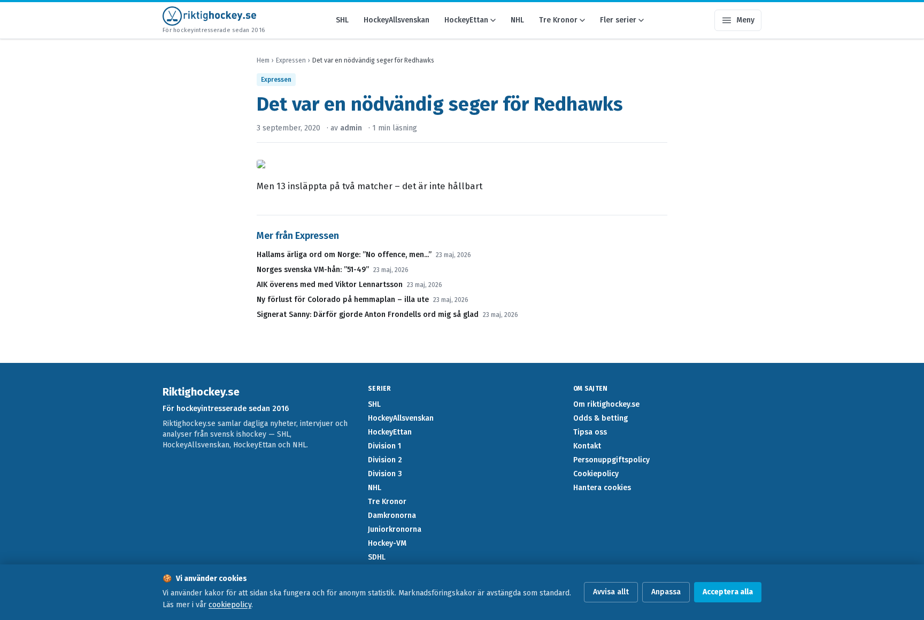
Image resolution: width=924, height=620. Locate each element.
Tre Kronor (558, 20)
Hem (263, 60)
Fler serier (618, 20)
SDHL (377, 557)
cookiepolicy (230, 604)
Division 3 (385, 473)
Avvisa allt (611, 591)
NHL (517, 20)
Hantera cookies (602, 487)
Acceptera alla (728, 591)
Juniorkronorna (394, 529)
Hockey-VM (387, 543)
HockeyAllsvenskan (396, 20)
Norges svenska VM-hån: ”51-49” (313, 269)
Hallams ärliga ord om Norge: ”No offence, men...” (344, 254)
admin (351, 128)
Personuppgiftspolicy (611, 459)
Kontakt (587, 446)
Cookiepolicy (596, 473)
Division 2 (385, 459)
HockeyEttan (466, 20)
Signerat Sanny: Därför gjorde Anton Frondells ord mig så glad (368, 314)
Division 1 (384, 446)
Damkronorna (392, 515)
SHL (342, 20)
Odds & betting (600, 418)
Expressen (291, 60)
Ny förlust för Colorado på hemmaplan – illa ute (343, 299)
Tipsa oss (590, 432)
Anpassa (666, 591)
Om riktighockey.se (606, 404)
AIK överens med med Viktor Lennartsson (330, 284)
